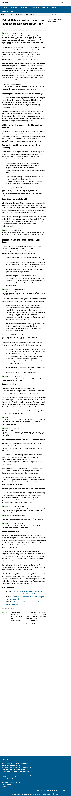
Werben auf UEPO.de (16, 14)
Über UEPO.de (5, 14)
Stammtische (35, 7)
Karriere (24, 7)
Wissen (54, 7)
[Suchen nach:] (60, 14)
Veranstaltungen (7, 11)
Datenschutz (30, 14)
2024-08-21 (7, 29)
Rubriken (14, 7)
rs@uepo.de (10, 784)
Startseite (4, 7)
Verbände (45, 7)
